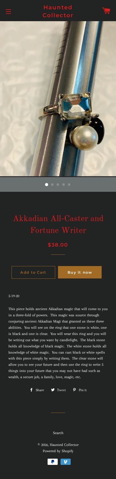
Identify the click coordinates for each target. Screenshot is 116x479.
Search (58, 433)
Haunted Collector (58, 11)
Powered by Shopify (58, 451)
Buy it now (80, 272)
